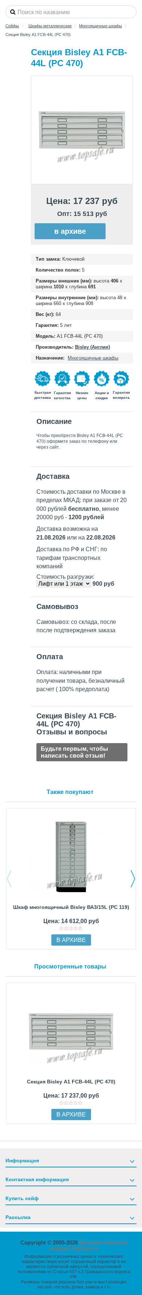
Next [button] (132, 878)
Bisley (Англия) (92, 347)
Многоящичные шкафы (93, 358)
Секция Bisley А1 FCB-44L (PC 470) (71, 1081)
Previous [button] (9, 878)
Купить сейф (22, 1198)
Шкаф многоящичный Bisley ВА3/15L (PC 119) (71, 907)
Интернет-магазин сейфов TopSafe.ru (88, 1245)
